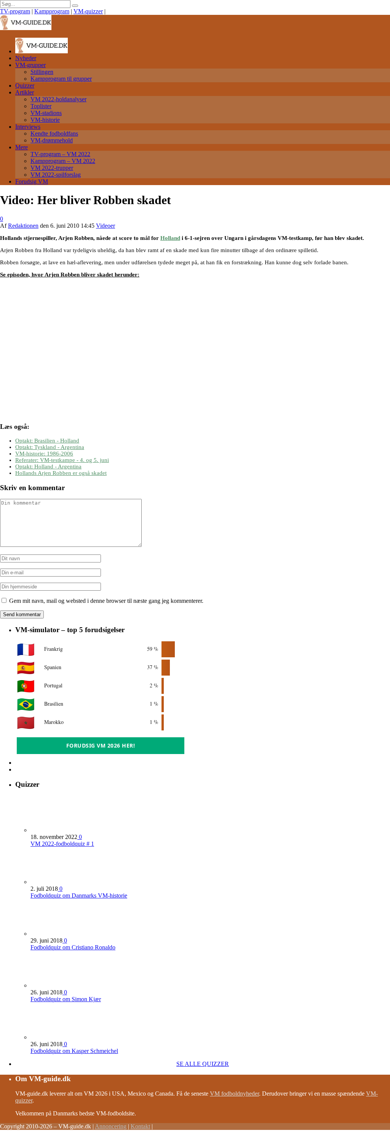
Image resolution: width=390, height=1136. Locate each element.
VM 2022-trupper (51, 168)
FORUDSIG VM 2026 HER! (100, 745)
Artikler (24, 92)
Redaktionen (23, 225)
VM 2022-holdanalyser (58, 99)
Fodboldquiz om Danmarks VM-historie (78, 895)
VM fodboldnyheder (234, 1093)
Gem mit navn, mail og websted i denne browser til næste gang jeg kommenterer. (106, 601)
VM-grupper (30, 65)
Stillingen (41, 72)
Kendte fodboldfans (54, 133)
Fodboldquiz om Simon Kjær (65, 999)
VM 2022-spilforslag (55, 174)
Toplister (40, 106)
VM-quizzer (88, 11)
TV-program (15, 11)
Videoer (105, 225)
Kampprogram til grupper (61, 78)
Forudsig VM (31, 181)
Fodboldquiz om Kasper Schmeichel (74, 1051)
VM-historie (45, 120)
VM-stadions (46, 113)
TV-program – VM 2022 (60, 154)
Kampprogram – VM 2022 (62, 161)
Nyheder (25, 58)
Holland (170, 238)
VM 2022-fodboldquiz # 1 (62, 843)
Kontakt (140, 1126)
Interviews (27, 126)
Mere (21, 147)
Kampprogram (51, 11)
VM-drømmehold (51, 140)
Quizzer (24, 85)
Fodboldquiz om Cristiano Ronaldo (72, 947)
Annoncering (110, 1126)
